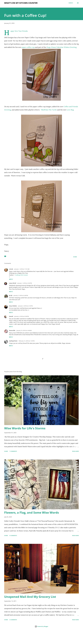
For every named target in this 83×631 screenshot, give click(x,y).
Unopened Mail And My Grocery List (30, 597)
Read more (75, 451)
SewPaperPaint (13, 341)
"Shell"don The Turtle (49, 110)
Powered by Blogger (42, 626)
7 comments (13, 451)
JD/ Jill (10, 295)
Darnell (11, 316)
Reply (11, 279)
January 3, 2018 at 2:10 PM (25, 306)
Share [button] (75, 257)
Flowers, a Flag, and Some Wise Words (31, 512)
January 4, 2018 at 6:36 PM (21, 316)
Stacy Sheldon (13, 306)
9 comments (13, 535)
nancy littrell (12, 283)
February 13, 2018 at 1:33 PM (27, 341)
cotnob (11, 269)
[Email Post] (5, 257)
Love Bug (70, 110)
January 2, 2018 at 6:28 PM (21, 295)
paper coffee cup (28, 47)
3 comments (13, 619)
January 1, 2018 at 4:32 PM (24, 283)
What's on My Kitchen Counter (21, 3)
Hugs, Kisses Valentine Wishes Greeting (62, 47)
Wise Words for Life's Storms (24, 428)
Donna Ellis (12, 330)
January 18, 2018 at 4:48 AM (24, 330)
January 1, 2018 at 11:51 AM (21, 269)
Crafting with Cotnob (21, 275)
